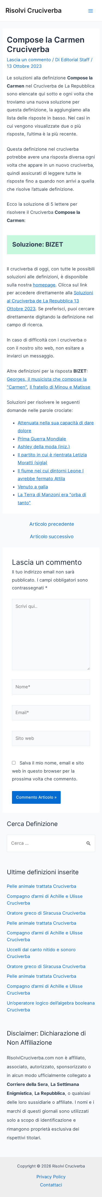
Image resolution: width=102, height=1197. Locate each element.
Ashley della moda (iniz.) (44, 446)
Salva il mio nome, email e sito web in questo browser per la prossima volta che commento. (48, 771)
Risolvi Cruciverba (33, 10)
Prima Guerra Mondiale (42, 438)
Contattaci (51, 1185)
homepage (44, 285)
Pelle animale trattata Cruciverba (41, 886)
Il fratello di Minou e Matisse (60, 387)
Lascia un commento (29, 59)
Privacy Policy (51, 1176)
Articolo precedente (51, 524)
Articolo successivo (51, 536)
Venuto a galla (33, 486)
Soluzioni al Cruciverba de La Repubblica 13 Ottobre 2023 (50, 300)
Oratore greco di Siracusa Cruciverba (46, 913)
